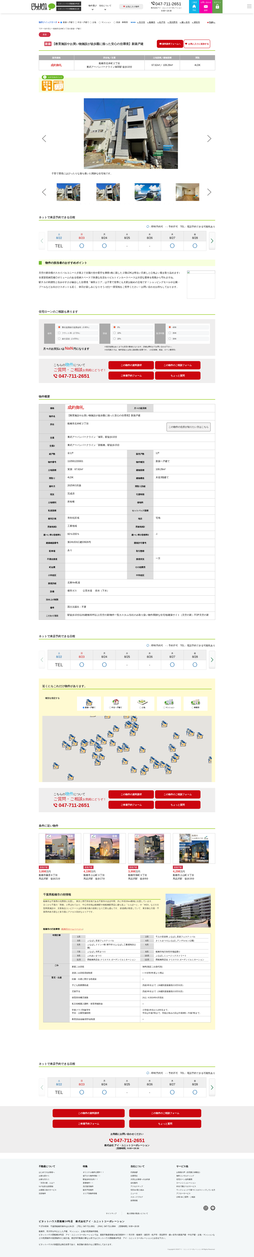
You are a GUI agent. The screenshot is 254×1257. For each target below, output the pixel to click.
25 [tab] (168, 203)
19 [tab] (142, 203)
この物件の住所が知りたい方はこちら (189, 427)
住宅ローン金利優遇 (184, 1179)
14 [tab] (120, 203)
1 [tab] (63, 203)
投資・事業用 (122, 22)
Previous (44, 138)
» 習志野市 (173, 22)
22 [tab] (155, 203)
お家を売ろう (44, 1179)
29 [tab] (186, 203)
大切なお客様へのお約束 (140, 1179)
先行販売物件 (88, 1186)
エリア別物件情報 (90, 1193)
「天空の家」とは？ (47, 1183)
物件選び (92, 5)
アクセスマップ (137, 1186)
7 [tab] (89, 203)
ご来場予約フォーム (131, 375)
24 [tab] (164, 203)
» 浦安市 (196, 22)
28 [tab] (182, 203)
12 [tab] (111, 203)
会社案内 (134, 1183)
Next (209, 138)
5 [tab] (80, 203)
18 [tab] (138, 203)
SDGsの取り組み (137, 1190)
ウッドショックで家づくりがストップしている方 (195, 1190)
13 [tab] (116, 203)
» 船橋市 (151, 22)
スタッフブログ (137, 1197)
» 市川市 (141, 22)
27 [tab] (177, 203)
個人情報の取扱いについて (137, 1213)
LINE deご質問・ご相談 (185, 1197)
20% (119, 339)
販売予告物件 (88, 1190)
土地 (94, 22)
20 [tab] (146, 203)
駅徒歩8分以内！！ (90, 1179)
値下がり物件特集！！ (92, 1176)
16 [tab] (129, 203)
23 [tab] (160, 203)
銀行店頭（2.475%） (71, 339)
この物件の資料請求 (131, 365)
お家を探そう (44, 1176)
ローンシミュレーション (186, 1183)
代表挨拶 (134, 1172)
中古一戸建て (83, 22)
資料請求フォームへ (171, 44)
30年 (175, 339)
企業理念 (134, 1176)
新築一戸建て (68, 22)
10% (119, 333)
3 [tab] (71, 203)
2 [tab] (67, 203)
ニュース (134, 1193)
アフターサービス (183, 1193)
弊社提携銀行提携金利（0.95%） (76, 327)
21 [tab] (151, 203)
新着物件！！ (88, 1183)
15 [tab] (124, 203)
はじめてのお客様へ (47, 1172)
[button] (212, 241)
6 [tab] (85, 203)
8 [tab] (93, 203)
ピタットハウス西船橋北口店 (68, 9)
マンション (106, 22)
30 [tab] (190, 203)
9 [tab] (98, 203)
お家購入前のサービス (47, 1190)
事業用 (196, 707)
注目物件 (42, 1193)
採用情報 (134, 1200)
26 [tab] (173, 203)
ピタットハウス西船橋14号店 (68, 4)
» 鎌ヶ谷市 (185, 22)
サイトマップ (111, 1213)
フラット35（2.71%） (71, 333)
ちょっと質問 (178, 375)
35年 (175, 333)
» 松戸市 (161, 22)
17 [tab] (133, 203)
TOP (40, 29)
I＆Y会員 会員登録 (46, 1186)
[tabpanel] (67, 192)
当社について (105, 5)
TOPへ (212, 22)
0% (118, 327)
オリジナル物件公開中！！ (93, 1172)
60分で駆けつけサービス (186, 1186)
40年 (175, 327)
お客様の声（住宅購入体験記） (188, 1172)
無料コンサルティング (185, 1176)
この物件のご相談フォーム (178, 365)
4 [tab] (76, 203)
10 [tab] (102, 203)
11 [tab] (107, 203)
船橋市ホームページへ (72, 929)
